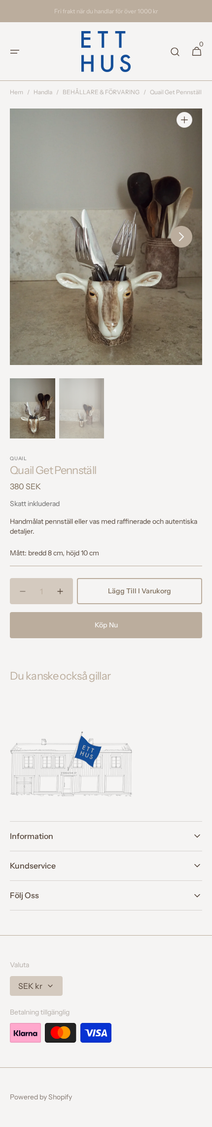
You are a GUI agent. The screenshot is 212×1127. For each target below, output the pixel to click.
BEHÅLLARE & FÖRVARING (101, 92)
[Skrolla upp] (200, 1115)
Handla (43, 92)
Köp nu (106, 624)
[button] (15, 52)
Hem (16, 92)
